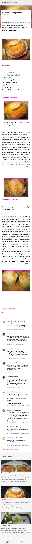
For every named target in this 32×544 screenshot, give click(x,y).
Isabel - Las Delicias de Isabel (16, 321)
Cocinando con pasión (11, 2)
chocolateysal (11, 363)
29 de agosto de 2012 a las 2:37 (16, 372)
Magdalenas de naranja (7, 499)
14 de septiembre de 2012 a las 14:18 (18, 405)
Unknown (10, 437)
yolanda (9, 410)
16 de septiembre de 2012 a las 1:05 (18, 422)
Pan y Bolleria (12, 308)
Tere (8, 376)
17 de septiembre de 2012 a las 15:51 (18, 433)
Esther (9, 333)
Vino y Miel (11, 392)
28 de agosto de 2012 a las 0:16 (16, 344)
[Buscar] (30, 2)
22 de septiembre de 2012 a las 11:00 (18, 445)
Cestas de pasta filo (6, 472)
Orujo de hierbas (5, 525)
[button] (3, 18)
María (9, 349)
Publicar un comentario (10, 449)
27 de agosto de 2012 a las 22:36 (16, 329)
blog (17, 22)
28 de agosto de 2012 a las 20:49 (17, 358)
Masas (4, 308)
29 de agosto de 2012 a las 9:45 (16, 387)
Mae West (10, 427)
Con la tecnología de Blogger (17, 542)
